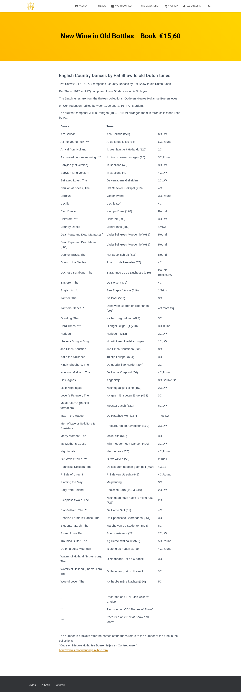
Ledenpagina (194, 6)
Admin (33, 685)
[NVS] (30, 6)
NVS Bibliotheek (123, 6)
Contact (60, 685)
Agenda (83, 6)
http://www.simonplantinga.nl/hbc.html (83, 650)
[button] (88, 6)
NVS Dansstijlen (150, 6)
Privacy (45, 685)
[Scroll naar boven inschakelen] (234, 685)
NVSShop (173, 6)
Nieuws (102, 6)
